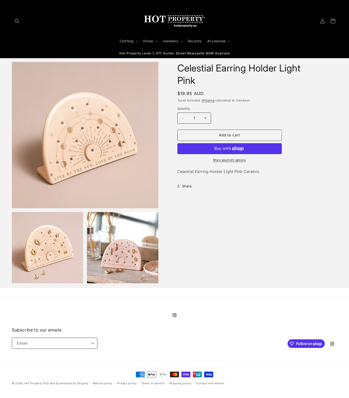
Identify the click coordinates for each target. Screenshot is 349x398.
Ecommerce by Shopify (72, 383)
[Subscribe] (92, 343)
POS (46, 383)
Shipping (208, 100)
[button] (17, 21)
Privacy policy (127, 383)
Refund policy (102, 383)
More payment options (229, 160)
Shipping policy (180, 383)
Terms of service (152, 383)
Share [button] (187, 186)
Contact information (210, 383)
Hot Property (33, 383)
